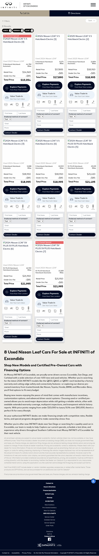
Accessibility (16, 553)
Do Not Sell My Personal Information (46, 553)
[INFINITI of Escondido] (19, 4)
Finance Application (49, 490)
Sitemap (49, 498)
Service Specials (49, 523)
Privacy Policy (26, 553)
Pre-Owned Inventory (49, 508)
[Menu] (93, 5)
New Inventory (49, 505)
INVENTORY (49, 501)
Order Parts (49, 525)
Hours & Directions (49, 487)
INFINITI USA (49, 494)
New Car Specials (49, 510)
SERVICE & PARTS (49, 513)
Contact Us (49, 483)
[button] (93, 481)
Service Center (49, 517)
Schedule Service (49, 520)
